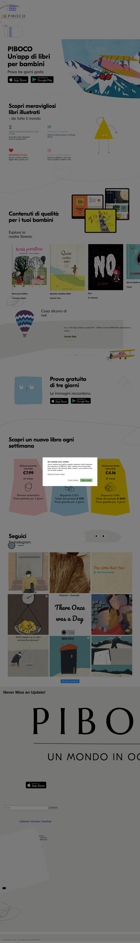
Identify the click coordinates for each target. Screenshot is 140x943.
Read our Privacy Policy (56, 474)
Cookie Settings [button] (73, 480)
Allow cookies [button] (86, 480)
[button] (64, 480)
